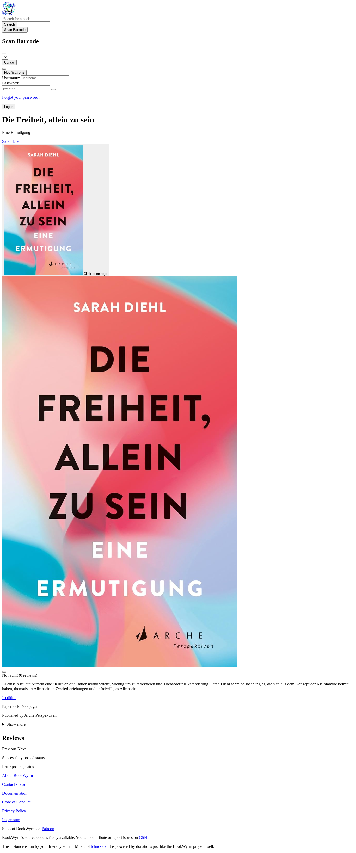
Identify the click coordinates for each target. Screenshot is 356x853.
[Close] (4, 53)
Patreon (48, 828)
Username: (11, 78)
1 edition (9, 697)
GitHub (145, 837)
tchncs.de (98, 846)
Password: (10, 83)
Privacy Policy (14, 811)
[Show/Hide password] (53, 89)
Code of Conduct (16, 802)
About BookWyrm (17, 775)
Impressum (11, 820)
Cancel (9, 62)
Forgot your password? (21, 97)
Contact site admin (17, 784)
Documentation (14, 793)
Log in (8, 107)
